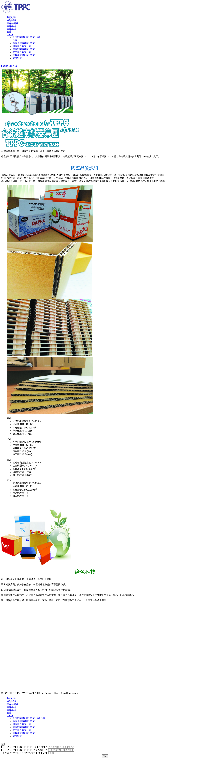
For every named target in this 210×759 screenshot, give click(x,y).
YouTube (6, 681)
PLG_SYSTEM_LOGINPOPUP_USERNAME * (24, 747)
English (5, 66)
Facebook (6, 676)
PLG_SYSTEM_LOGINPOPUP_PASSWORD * (24, 750)
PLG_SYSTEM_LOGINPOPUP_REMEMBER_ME (29, 753)
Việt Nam (13, 66)
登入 (105, 756)
